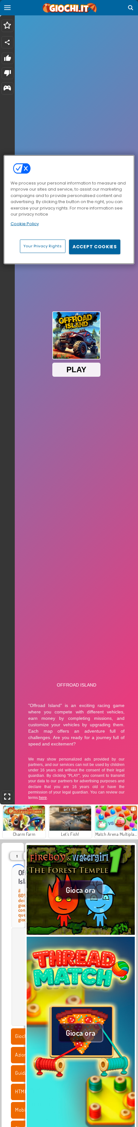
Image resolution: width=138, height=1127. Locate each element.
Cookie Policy (25, 223)
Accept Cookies (95, 246)
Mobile (22, 1109)
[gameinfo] (7, 88)
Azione (22, 1054)
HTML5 (22, 1091)
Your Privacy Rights (42, 246)
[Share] (7, 42)
